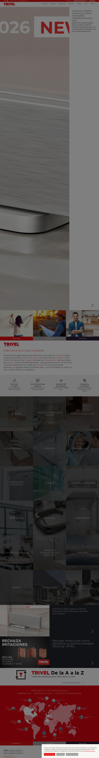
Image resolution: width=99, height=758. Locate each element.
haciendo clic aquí (90, 751)
